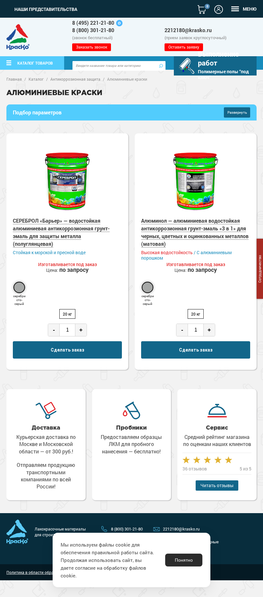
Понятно (184, 560)
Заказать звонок (91, 46)
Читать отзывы (216, 485)
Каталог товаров (35, 63)
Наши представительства (45, 9)
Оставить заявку (183, 46)
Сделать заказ (67, 349)
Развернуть (237, 112)
